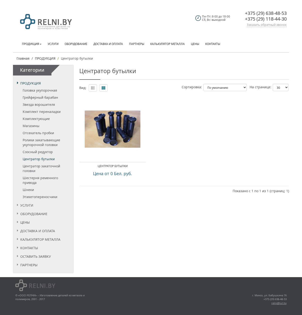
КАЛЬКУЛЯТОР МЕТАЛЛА (40, 239)
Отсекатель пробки (38, 133)
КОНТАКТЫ (29, 248)
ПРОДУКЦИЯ (45, 58)
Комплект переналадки (42, 111)
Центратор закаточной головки (41, 168)
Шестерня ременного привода (40, 180)
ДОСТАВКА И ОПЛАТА (37, 231)
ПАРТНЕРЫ (29, 265)
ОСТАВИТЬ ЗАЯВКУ (35, 256)
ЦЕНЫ (25, 222)
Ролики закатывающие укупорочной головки (41, 142)
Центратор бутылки (77, 58)
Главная (23, 58)
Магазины (31, 126)
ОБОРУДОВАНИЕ (33, 214)
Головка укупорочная (40, 90)
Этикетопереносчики (40, 197)
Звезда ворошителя (39, 104)
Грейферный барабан (40, 97)
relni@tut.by (279, 303)
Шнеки (28, 189)
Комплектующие (36, 118)
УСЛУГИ (26, 205)
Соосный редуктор (38, 152)
